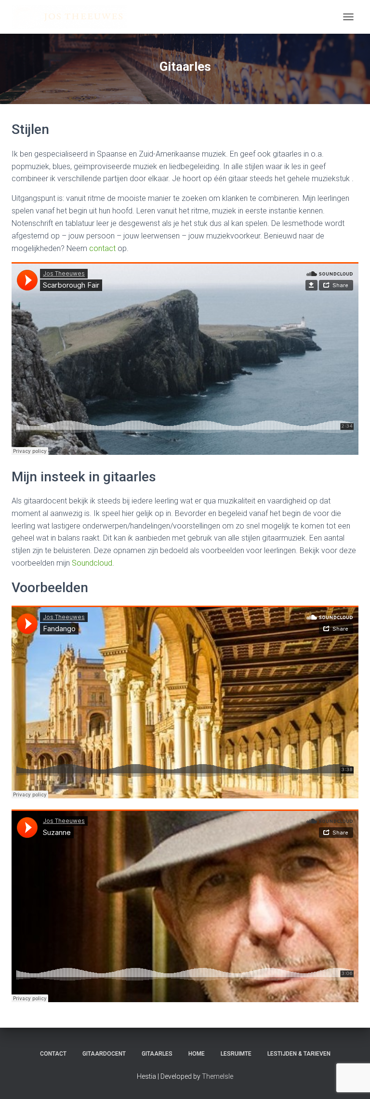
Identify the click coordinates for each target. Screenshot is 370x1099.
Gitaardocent (104, 1053)
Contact (53, 1053)
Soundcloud (92, 563)
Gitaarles (157, 1053)
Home (196, 1053)
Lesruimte (236, 1053)
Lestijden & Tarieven (298, 1053)
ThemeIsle (217, 1076)
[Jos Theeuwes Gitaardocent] (73, 17)
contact (102, 248)
